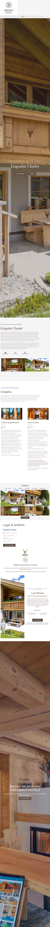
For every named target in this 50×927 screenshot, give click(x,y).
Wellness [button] (34, 488)
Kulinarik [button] (27, 488)
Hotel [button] (14, 488)
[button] (22, 17)
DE (47, 16)
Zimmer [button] (20, 488)
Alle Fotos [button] (8, 488)
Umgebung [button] (42, 488)
